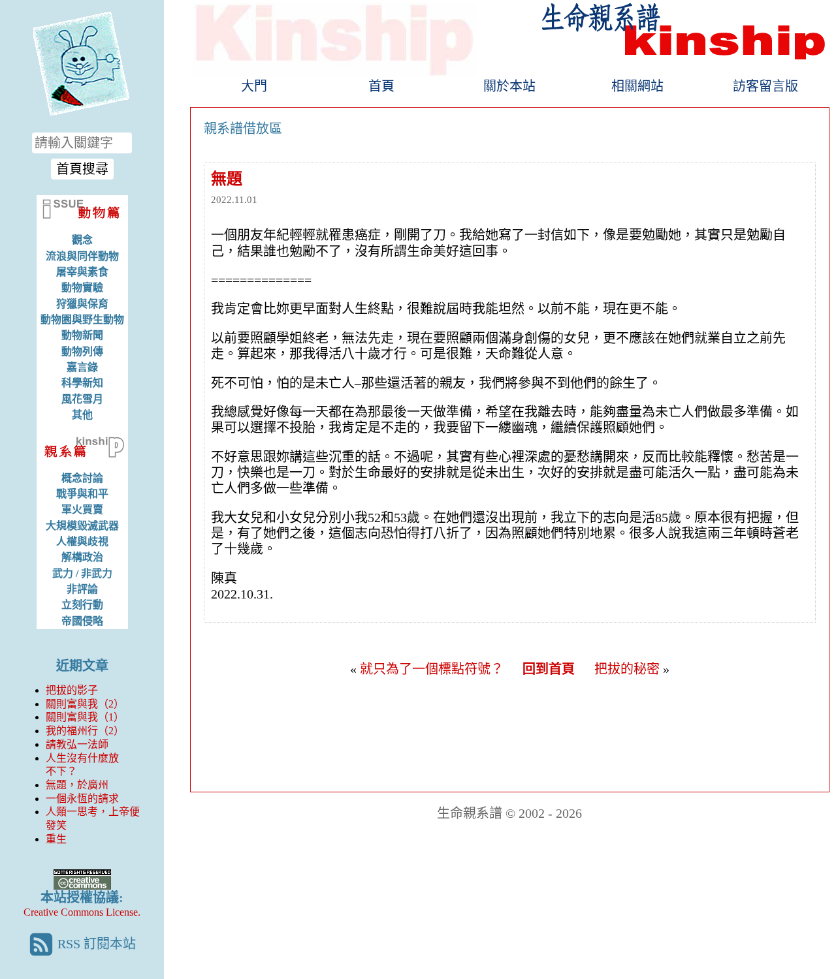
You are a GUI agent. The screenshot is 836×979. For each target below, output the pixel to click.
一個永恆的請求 (82, 798)
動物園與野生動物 (82, 319)
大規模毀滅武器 (82, 525)
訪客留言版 (765, 86)
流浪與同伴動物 (82, 256)
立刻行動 (82, 604)
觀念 (82, 239)
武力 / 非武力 (82, 573)
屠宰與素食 (82, 271)
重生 (56, 839)
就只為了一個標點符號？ (432, 669)
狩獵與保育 (82, 303)
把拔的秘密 (627, 669)
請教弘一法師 (77, 744)
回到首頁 (548, 669)
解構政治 (82, 557)
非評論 (82, 589)
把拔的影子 (72, 690)
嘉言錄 (82, 367)
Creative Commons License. (82, 912)
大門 (254, 86)
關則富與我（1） (85, 717)
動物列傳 (82, 351)
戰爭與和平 (82, 493)
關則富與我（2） (85, 703)
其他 (82, 414)
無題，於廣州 (77, 784)
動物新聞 (82, 335)
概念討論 (82, 478)
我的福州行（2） (85, 730)
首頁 (381, 86)
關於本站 (509, 86)
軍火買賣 (82, 509)
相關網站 (637, 86)
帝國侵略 (82, 621)
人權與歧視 (82, 541)
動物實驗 (82, 287)
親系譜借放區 (243, 128)
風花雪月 (82, 399)
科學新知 (82, 382)
